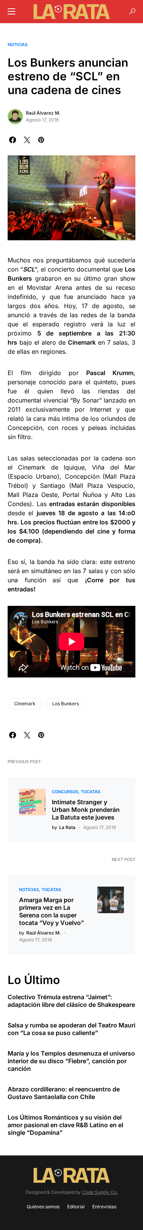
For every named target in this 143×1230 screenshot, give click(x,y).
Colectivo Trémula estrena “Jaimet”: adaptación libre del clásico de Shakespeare (71, 1000)
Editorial (76, 1206)
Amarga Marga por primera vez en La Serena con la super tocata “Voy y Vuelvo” (51, 911)
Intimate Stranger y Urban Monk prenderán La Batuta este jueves (86, 809)
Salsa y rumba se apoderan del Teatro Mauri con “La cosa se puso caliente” (71, 1029)
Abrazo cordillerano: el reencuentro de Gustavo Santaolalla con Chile (64, 1093)
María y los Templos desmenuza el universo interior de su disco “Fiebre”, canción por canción (71, 1060)
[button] (11, 11)
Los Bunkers (65, 703)
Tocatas (90, 791)
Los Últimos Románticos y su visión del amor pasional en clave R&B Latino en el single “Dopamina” (65, 1124)
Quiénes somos (43, 1206)
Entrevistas (104, 1206)
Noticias (17, 44)
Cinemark (24, 703)
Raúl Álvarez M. (43, 113)
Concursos (65, 791)
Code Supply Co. (100, 1192)
